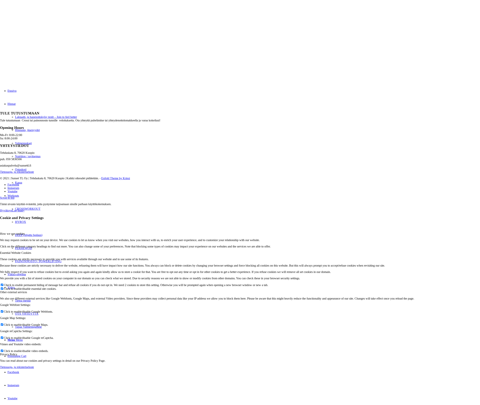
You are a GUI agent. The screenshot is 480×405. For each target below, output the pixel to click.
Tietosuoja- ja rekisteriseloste (17, 171)
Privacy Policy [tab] (8, 354)
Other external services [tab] (13, 292)
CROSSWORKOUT (27, 208)
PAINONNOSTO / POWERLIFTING (38, 261)
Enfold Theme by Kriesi (115, 178)
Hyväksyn (6, 210)
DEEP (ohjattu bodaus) (28, 235)
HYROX (20, 221)
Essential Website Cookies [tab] (15, 252)
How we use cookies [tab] (12, 233)
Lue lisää (17, 210)
